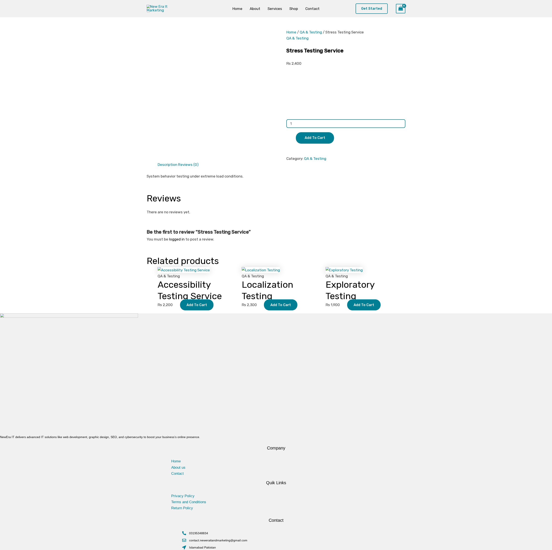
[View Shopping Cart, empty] (399, 8)
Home (237, 8)
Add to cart (315, 138)
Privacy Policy (182, 496)
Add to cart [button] (197, 305)
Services (275, 8)
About (255, 8)
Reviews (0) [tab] (188, 164)
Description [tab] (167, 164)
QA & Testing (311, 32)
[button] (372, 8)
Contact (312, 8)
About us (178, 467)
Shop (293, 8)
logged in (177, 239)
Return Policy (182, 508)
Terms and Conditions (188, 502)
